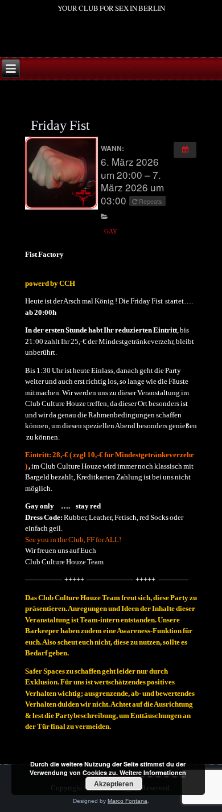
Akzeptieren (113, 783)
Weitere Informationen (153, 772)
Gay (110, 231)
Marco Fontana (127, 801)
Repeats (150, 201)
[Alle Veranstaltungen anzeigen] (185, 149)
